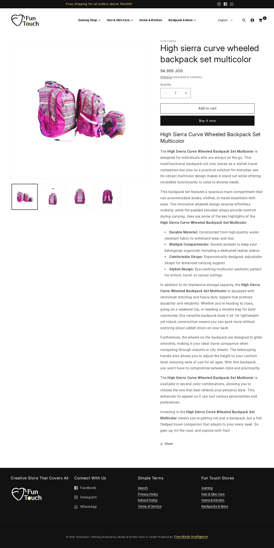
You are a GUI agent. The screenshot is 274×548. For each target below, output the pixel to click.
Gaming (207, 488)
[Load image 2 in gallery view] (52, 197)
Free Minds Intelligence (191, 536)
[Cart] (260, 20)
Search (143, 488)
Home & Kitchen (212, 500)
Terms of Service (150, 506)
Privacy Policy (148, 494)
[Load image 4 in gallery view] (108, 197)
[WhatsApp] (232, 4)
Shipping (166, 77)
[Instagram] (219, 4)
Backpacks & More (214, 506)
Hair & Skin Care (213, 494)
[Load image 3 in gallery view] (80, 197)
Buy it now (207, 121)
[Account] (252, 20)
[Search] (244, 20)
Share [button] (169, 443)
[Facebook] (225, 4)
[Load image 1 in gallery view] (24, 197)
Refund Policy (148, 500)
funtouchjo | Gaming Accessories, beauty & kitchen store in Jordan (116, 537)
